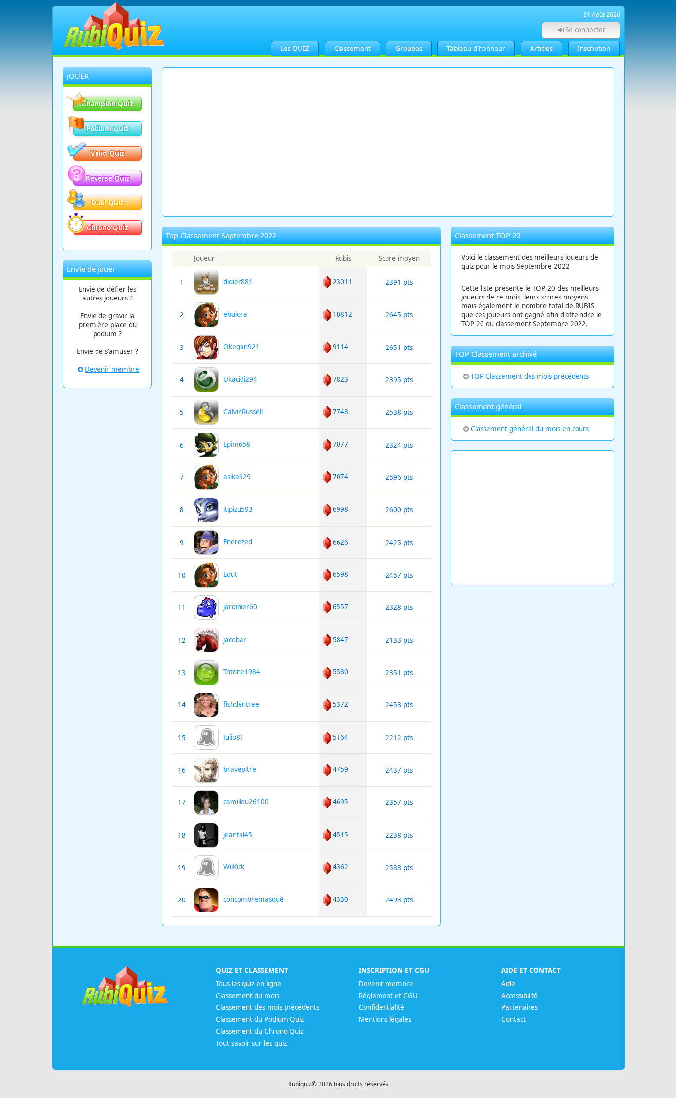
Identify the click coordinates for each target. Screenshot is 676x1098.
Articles (541, 48)
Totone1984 (239, 671)
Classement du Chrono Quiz (259, 1031)
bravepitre (237, 769)
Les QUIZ (294, 48)
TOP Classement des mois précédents (530, 376)
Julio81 (231, 737)
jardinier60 (238, 606)
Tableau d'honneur (476, 48)
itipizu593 (236, 509)
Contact (513, 1019)
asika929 (235, 476)
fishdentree (239, 704)
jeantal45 (235, 834)
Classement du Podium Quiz (260, 1019)
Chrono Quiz (107, 227)
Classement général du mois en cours (530, 428)
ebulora (233, 314)
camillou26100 (244, 802)
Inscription (594, 48)
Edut (228, 574)
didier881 (236, 281)
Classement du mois (247, 995)
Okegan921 (239, 346)
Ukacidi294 (238, 379)
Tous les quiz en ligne (248, 983)
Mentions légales (385, 1019)
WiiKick (231, 866)
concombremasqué (251, 899)
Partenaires (519, 1007)
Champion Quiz (107, 104)
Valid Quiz (108, 153)
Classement (352, 48)
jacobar (232, 639)
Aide (508, 983)
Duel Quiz (107, 203)
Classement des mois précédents (267, 1007)
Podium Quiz (107, 128)
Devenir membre (112, 369)
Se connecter (585, 29)
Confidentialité (381, 1007)
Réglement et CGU (388, 995)
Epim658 (234, 444)
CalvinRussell (241, 411)
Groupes (408, 48)
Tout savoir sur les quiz (251, 1043)
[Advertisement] (388, 142)
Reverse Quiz (108, 178)
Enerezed (235, 541)
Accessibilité (519, 995)
